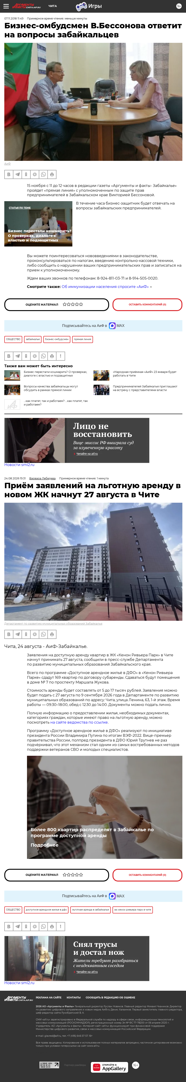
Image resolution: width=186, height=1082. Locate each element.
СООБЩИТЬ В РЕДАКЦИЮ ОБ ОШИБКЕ (110, 997)
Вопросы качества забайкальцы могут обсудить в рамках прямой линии (51, 388)
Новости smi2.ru (19, 465)
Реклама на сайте (48, 997)
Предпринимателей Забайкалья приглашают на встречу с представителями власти (145, 388)
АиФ (7, 163)
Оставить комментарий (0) (147, 304)
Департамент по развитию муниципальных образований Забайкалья (53, 623)
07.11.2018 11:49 (13, 18)
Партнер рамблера (75, 1065)
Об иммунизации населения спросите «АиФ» (105, 287)
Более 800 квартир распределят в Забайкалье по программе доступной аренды (92, 832)
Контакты (74, 997)
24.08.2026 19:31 (15, 478)
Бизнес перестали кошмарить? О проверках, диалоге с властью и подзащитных (55, 373)
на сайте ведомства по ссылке (79, 722)
